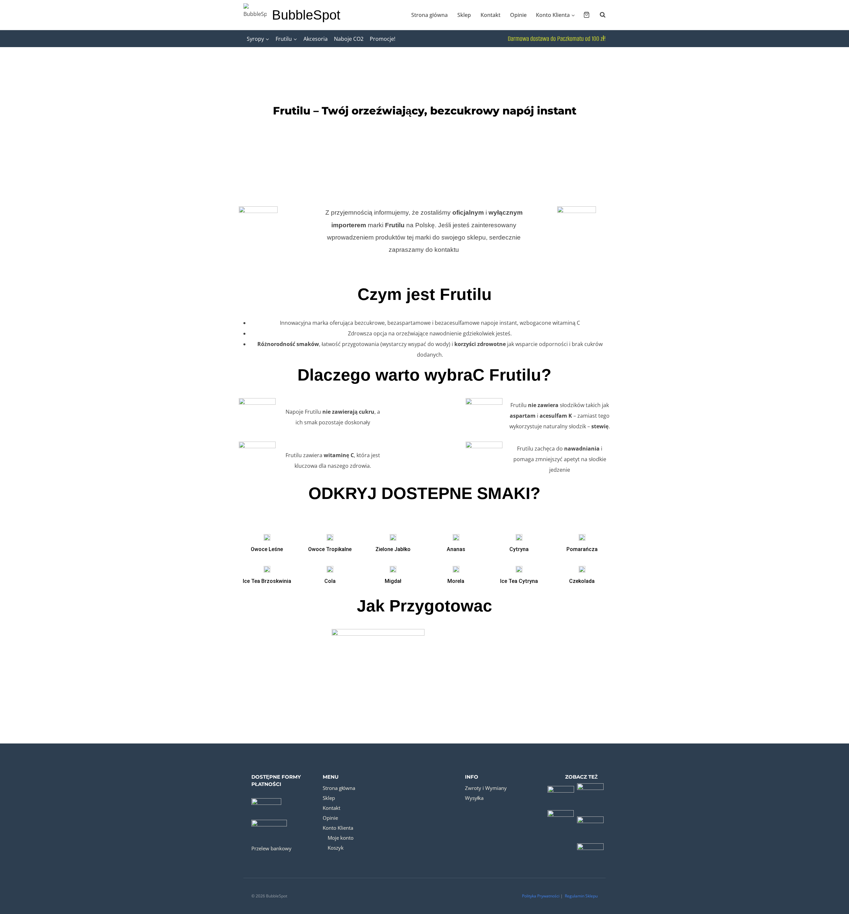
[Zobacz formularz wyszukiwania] (599, 15)
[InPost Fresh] (590, 849)
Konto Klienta (338, 827)
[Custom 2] (590, 790)
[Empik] (561, 820)
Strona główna (429, 15)
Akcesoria (315, 38)
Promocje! (382, 38)
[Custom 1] (561, 790)
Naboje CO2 (348, 38)
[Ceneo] (590, 820)
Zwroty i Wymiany (486, 788)
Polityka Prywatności (540, 896)
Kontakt (490, 15)
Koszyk (336, 847)
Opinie (518, 15)
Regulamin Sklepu (581, 896)
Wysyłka (474, 798)
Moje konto (341, 837)
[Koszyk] (586, 15)
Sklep (464, 15)
